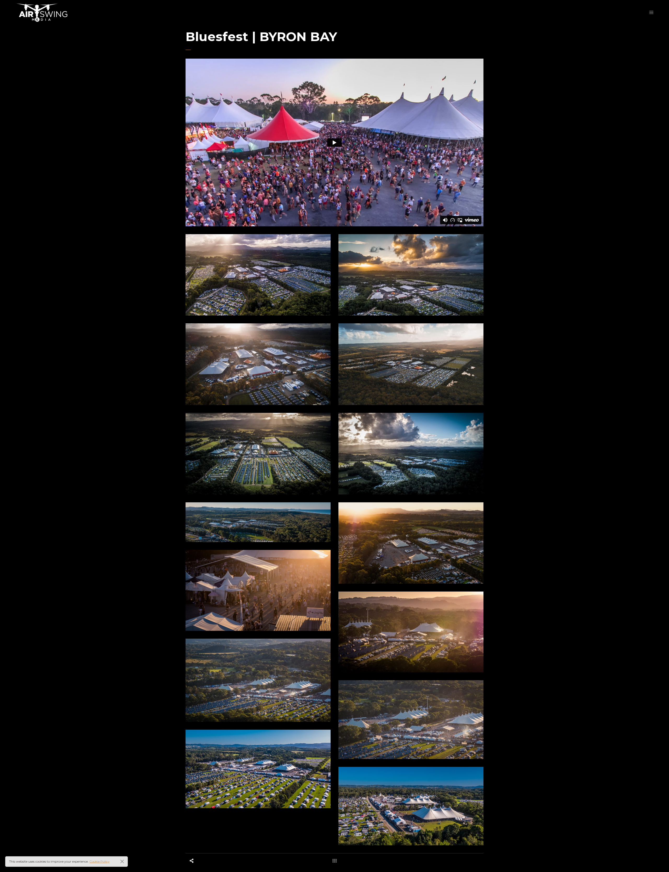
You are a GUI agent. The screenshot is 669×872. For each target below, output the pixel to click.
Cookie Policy (99, 861)
